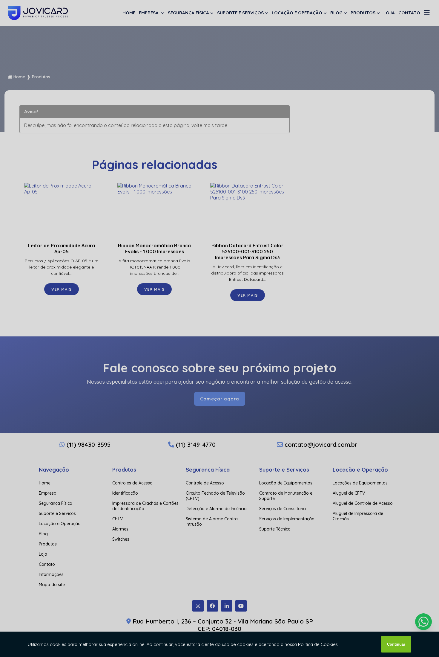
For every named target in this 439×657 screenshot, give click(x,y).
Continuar (396, 644)
